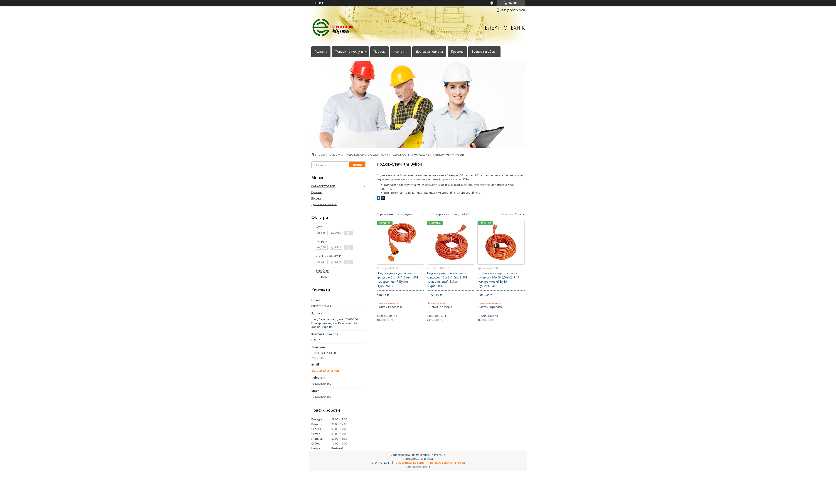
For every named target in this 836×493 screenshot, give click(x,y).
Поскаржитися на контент (410, 462)
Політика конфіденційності (447, 462)
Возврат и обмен (484, 52)
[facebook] (378, 199)
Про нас (379, 52)
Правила (457, 52)
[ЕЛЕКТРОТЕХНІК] (333, 28)
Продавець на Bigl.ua (418, 459)
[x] (383, 199)
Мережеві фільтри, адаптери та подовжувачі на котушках (386, 154)
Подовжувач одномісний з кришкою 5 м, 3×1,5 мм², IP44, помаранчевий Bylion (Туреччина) (398, 279)
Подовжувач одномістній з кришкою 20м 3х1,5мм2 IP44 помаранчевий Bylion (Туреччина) (498, 279)
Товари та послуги (349, 52)
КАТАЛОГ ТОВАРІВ (323, 186)
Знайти (357, 164)
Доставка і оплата (429, 52)
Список (520, 214)
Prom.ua (439, 455)
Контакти (400, 52)
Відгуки (316, 198)
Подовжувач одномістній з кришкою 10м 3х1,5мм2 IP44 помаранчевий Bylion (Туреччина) (448, 279)
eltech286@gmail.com (325, 370)
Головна (321, 52)
